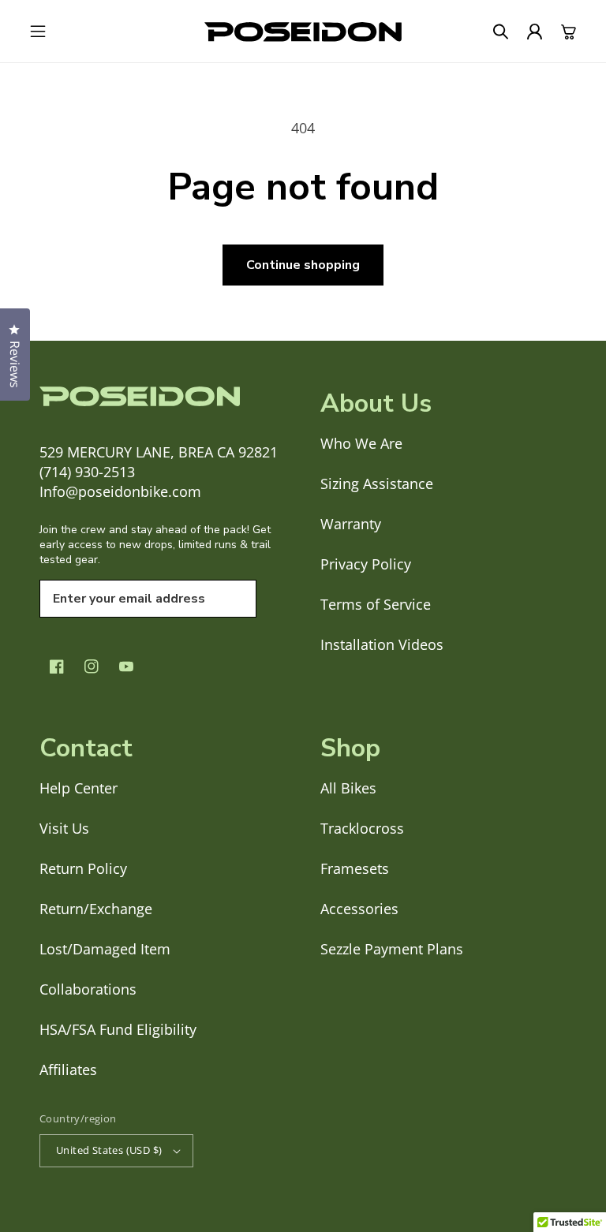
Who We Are (361, 443)
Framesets (354, 868)
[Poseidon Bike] (303, 32)
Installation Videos (381, 644)
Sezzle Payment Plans (391, 948)
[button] (37, 31)
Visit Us (64, 828)
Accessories (359, 908)
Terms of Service (375, 604)
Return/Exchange (95, 908)
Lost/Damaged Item (104, 948)
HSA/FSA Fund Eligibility (117, 1029)
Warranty (350, 523)
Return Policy (83, 868)
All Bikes (348, 787)
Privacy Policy (365, 563)
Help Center (78, 787)
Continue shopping (303, 265)
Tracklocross (362, 828)
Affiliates (68, 1069)
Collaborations (88, 989)
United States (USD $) (109, 1150)
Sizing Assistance (376, 483)
